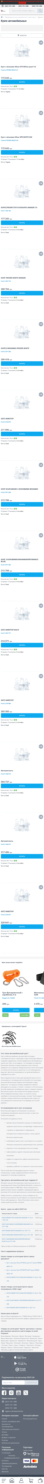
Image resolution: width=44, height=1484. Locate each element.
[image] (16, 977)
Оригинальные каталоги (10, 1429)
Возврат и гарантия (8, 1437)
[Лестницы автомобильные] (11, 1038)
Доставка (5, 1435)
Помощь (5, 1440)
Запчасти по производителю (7, 1425)
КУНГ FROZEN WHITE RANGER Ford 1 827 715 (16, 1231)
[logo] (5, 11)
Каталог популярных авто (11, 1421)
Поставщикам (7, 1466)
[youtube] (18, 1392)
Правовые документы (9, 1463)
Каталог (4, 1419)
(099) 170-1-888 (11, 1405)
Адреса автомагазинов (14, 1411)
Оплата (4, 1432)
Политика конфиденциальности (11, 1456)
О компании (6, 1453)
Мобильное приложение (10, 1443)
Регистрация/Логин (30, 1419)
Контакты (5, 1461)
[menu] (3, 1480)
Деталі (22, 3)
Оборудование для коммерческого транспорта (20, 17)
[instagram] (11, 1392)
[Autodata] (31, 1466)
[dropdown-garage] (12, 1480)
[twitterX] (25, 1392)
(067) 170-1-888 (11, 1402)
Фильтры (23, 35)
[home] (2, 17)
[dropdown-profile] (21, 1480)
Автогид (4, 1469)
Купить (22, 82)
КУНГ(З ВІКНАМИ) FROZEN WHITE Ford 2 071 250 (17, 1235)
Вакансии (5, 1471)
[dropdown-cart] (31, 1480)
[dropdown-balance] (40, 1480)
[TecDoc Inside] (31, 1454)
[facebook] (4, 1392)
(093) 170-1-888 (11, 1408)
